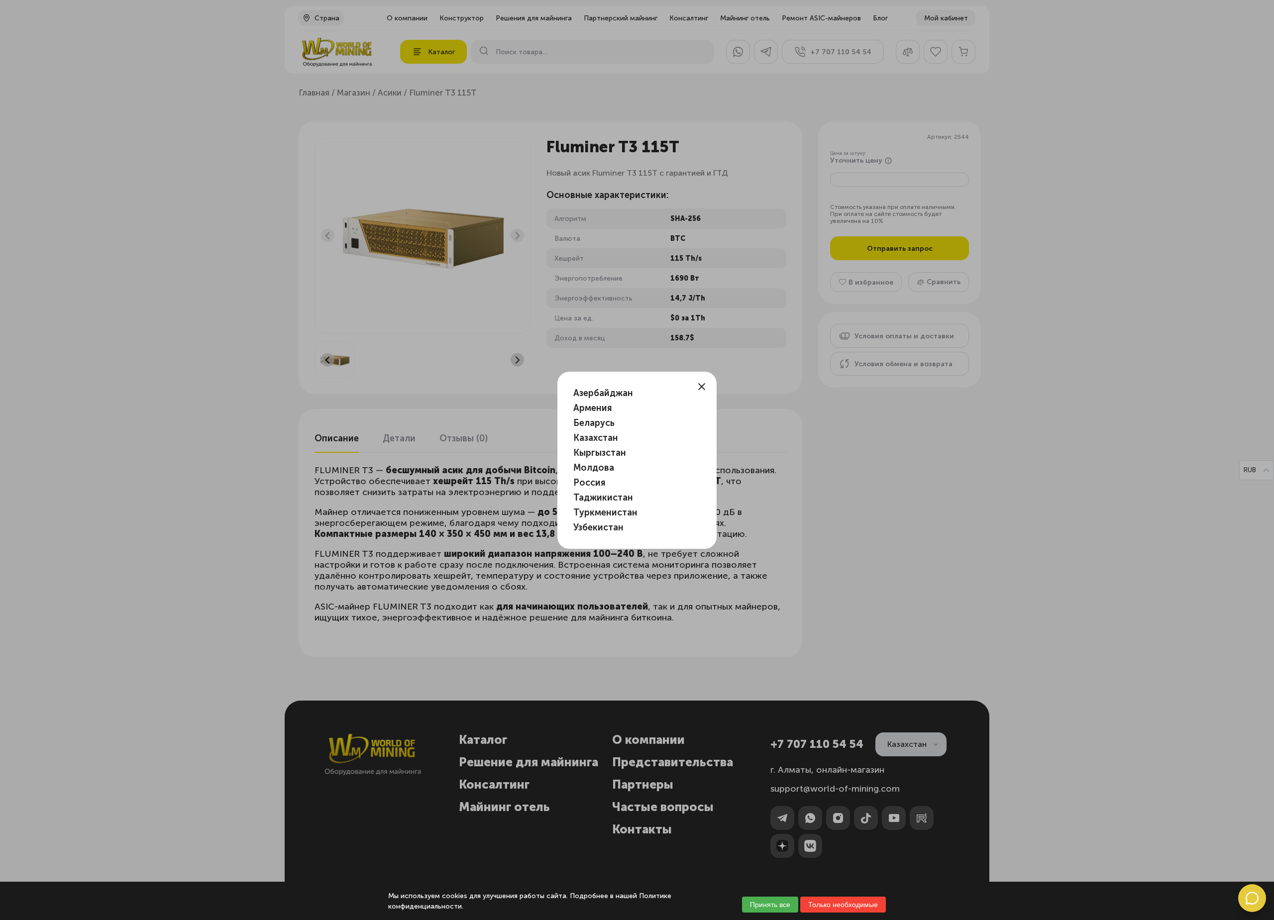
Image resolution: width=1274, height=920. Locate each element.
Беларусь (594, 422)
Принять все (770, 905)
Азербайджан (603, 393)
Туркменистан (605, 512)
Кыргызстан (599, 452)
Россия (589, 482)
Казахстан (595, 437)
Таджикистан (603, 497)
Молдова (593, 467)
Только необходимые (843, 905)
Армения (592, 408)
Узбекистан (598, 527)
